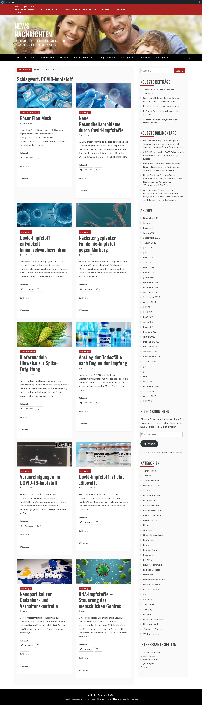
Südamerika (149, 604)
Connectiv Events (149, 659)
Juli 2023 (147, 247)
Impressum (32, 9)
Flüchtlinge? (46, 57)
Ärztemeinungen (151, 480)
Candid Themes (130, 698)
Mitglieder (87, 9)
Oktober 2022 (150, 292)
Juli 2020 (147, 401)
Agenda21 (148, 475)
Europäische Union (152, 515)
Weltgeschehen (105, 57)
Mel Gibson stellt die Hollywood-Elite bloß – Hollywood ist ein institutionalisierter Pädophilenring (163, 196)
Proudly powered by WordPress (80, 698)
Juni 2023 (148, 252)
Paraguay (148, 574)
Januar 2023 (149, 277)
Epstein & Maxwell (152, 510)
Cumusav (145, 667)
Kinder (63, 57)
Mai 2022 (148, 317)
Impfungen (85, 112)
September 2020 (151, 391)
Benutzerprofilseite (101, 9)
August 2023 (149, 242)
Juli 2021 (147, 366)
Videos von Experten (153, 629)
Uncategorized (28, 351)
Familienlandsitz (151, 520)
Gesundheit (144, 57)
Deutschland (149, 500)
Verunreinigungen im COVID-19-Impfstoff (40, 479)
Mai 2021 (148, 376)
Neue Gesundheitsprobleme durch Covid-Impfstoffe (101, 123)
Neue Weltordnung (30, 112)
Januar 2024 (149, 232)
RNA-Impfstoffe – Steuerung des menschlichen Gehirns (100, 599)
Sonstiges (161, 57)
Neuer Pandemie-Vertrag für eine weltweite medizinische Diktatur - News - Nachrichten (163, 178)
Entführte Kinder (151, 505)
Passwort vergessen (72, 9)
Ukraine (147, 614)
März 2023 (148, 267)
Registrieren (45, 9)
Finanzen (147, 525)
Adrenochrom (150, 470)
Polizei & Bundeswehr (154, 579)
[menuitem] (2, 2)
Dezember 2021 (151, 341)
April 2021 (148, 381)
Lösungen (126, 57)
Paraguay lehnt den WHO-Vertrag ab (161, 106)
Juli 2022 (147, 307)
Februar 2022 (150, 331)
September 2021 (151, 356)
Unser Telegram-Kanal (151, 652)
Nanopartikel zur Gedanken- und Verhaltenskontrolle (39, 599)
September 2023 (151, 237)
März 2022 (148, 326)
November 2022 (151, 287)
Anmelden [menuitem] (10, 2)
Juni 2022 (148, 312)
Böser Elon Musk (35, 118)
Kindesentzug (150, 550)
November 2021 (151, 346)
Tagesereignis (147, 663)
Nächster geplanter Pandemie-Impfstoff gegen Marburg (98, 243)
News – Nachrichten (33, 30)
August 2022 (149, 302)
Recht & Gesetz (82, 57)
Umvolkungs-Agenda (153, 619)
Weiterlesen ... (24, 179)
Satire (146, 594)
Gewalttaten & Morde (154, 535)
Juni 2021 (148, 371)
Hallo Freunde (20, 9)
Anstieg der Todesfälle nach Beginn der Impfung (103, 360)
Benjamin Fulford (151, 485)
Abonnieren (149, 443)
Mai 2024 (148, 227)
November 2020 (151, 386)
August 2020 (149, 396)
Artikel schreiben (118, 9)
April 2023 (148, 262)
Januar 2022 (149, 336)
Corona (28, 57)
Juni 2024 (148, 223)
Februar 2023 (150, 272)
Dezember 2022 (151, 282)
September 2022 (151, 297)
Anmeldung (57, 9)
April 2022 (148, 322)
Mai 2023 (148, 257)
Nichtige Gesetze (151, 569)
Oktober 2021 (150, 351)
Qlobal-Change (147, 656)
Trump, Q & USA (151, 609)
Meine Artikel (21, 12)
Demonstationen (151, 495)
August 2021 (149, 361)
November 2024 (151, 218)
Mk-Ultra (147, 559)
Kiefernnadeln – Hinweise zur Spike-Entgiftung (39, 363)
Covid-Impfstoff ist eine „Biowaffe (102, 479)
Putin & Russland (151, 584)
